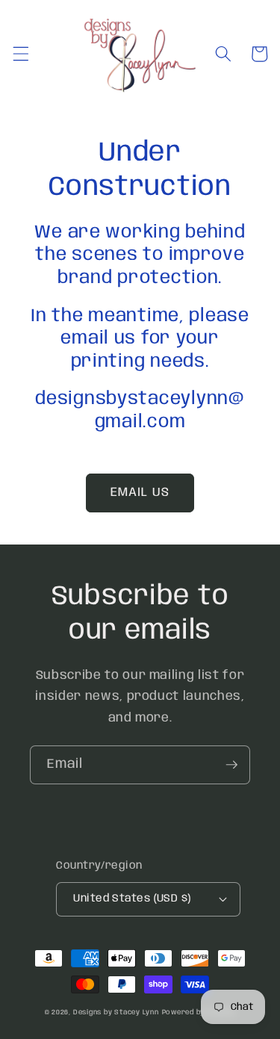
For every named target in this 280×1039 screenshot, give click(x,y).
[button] (20, 54)
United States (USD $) (131, 898)
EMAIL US (140, 492)
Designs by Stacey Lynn (116, 1012)
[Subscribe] (231, 764)
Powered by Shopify (199, 1012)
